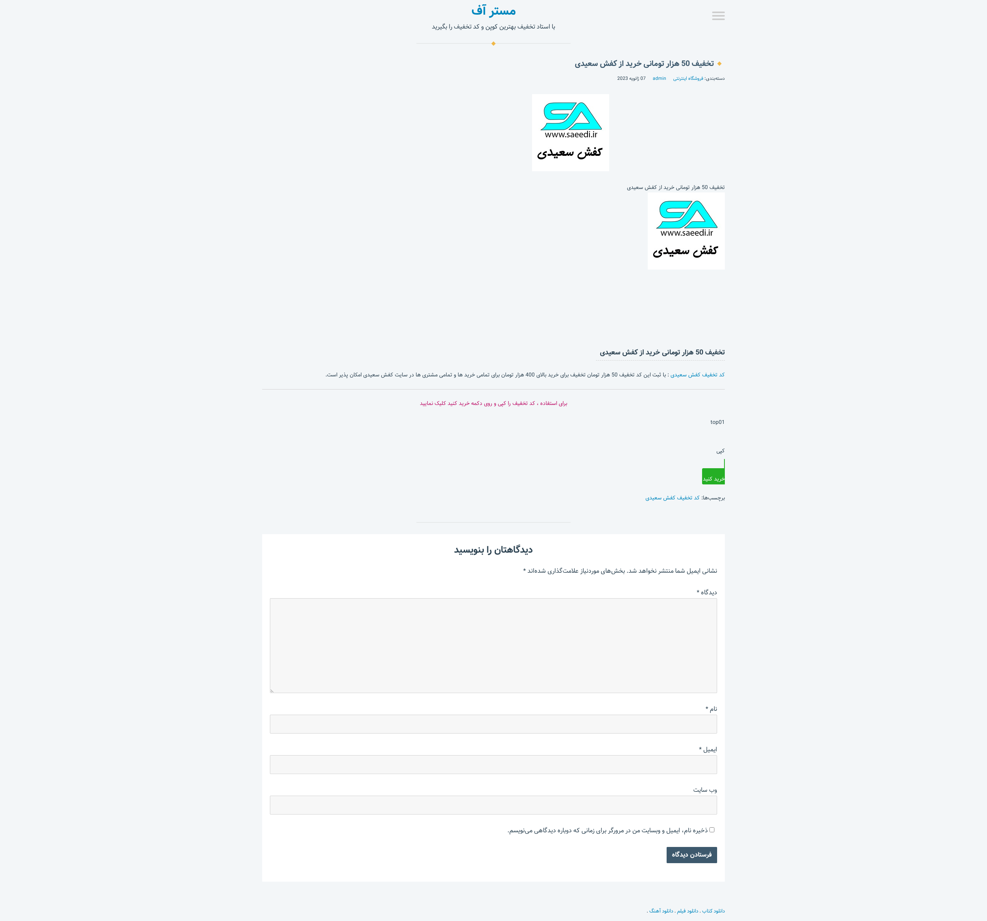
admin (659, 78)
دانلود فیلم (687, 911)
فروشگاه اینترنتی (688, 78)
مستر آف (494, 10)
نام (711, 709)
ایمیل (708, 749)
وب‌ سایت (705, 790)
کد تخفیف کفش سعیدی (697, 375)
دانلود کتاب (713, 911)
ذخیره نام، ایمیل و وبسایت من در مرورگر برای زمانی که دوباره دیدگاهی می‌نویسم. (607, 830)
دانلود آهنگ (661, 911)
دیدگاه (707, 592)
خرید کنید (714, 479)
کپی (720, 450)
